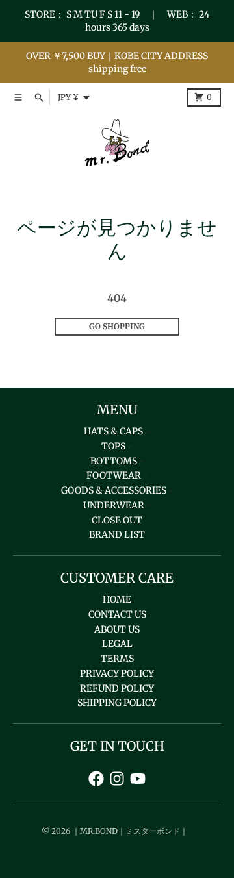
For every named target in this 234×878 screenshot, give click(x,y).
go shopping (117, 326)
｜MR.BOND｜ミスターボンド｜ (130, 831)
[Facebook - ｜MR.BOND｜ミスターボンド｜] (96, 778)
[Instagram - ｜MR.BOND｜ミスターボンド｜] (117, 778)
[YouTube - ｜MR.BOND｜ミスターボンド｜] (138, 778)
